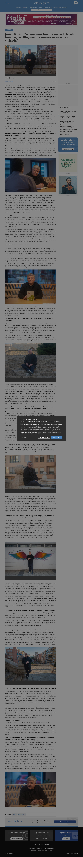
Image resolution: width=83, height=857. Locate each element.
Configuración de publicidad (31, 432)
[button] (24, 437)
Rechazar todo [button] (44, 437)
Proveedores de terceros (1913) (52, 426)
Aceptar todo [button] (56, 437)
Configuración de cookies (26, 433)
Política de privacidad (35, 433)
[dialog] (41, 428)
